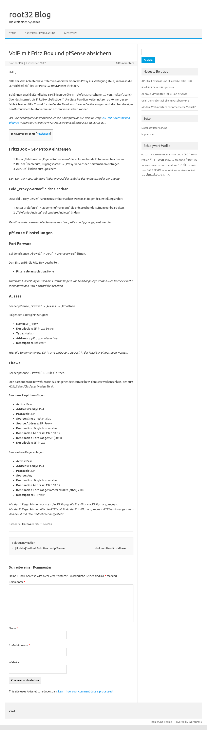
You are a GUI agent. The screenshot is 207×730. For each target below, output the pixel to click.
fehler (145, 159)
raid (188, 165)
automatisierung (161, 155)
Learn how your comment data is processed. (85, 691)
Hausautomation (149, 165)
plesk (181, 165)
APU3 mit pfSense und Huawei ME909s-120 (167, 81)
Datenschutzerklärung (40, 33)
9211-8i (148, 155)
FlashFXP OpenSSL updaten (158, 87)
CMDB (180, 155)
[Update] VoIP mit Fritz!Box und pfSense (38, 548)
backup (172, 155)
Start (13, 33)
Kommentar (17, 582)
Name (13, 628)
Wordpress (195, 721)
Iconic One (157, 721)
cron (187, 154)
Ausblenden (43, 133)
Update (152, 174)
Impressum (70, 33)
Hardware (28, 524)
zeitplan (162, 175)
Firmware (158, 159)
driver (193, 155)
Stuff (38, 524)
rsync (144, 170)
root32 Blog (30, 14)
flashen (170, 160)
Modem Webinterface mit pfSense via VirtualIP (169, 107)
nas (175, 165)
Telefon (47, 524)
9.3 (143, 155)
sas (149, 170)
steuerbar (186, 170)
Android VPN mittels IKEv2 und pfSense (164, 93)
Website (14, 662)
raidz (193, 165)
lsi (159, 165)
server (156, 170)
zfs (168, 175)
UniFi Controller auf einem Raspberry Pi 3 (165, 100)
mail (170, 165)
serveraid (166, 170)
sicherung (176, 170)
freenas (191, 159)
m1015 (164, 165)
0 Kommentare (125, 63)
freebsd (180, 159)
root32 (19, 63)
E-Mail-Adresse (19, 645)
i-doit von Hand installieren (112, 548)
